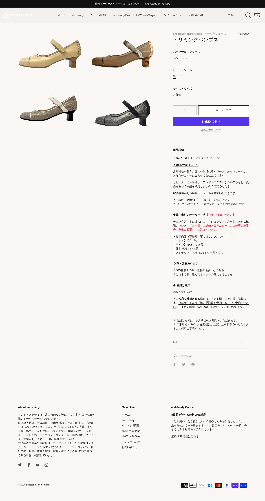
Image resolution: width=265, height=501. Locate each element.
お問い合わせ (195, 15)
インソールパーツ (171, 15)
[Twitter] (20, 464)
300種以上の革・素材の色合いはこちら (200, 270)
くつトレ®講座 (98, 15)
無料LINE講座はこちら (185, 436)
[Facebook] (28, 464)
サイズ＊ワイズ (182, 88)
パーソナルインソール (186, 51)
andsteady (78, 15)
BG (180, 76)
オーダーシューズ (215, 33)
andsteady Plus (121, 15)
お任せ (177, 94)
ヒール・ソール (182, 70)
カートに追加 (223, 110)
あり (175, 57)
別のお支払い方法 (211, 130)
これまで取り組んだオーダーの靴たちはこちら (204, 274)
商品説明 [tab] (178, 149)
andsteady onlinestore (37, 484)
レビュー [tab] (178, 342)
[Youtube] (37, 464)
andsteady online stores (187, 33)
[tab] (211, 246)
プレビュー (180, 355)
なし (184, 57)
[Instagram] (46, 464)
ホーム (62, 15)
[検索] (248, 15)
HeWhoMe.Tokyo (145, 15)
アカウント (234, 15)
